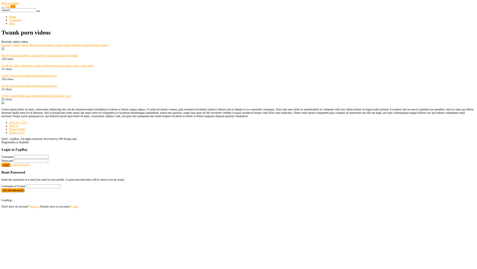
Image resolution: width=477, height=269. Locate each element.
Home (12, 16)
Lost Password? (20, 164)
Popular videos (80, 45)
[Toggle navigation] (2, 7)
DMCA (13, 125)
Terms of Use (17, 132)
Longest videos (62, 45)
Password (7, 160)
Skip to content (10, 3)
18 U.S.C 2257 (18, 122)
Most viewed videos (41, 45)
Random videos (99, 45)
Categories (15, 20)
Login (6, 164)
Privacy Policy (17, 129)
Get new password (13, 190)
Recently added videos (14, 45)
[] (38, 11)
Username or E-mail (13, 186)
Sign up (34, 206)
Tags (12, 23)
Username (7, 156)
